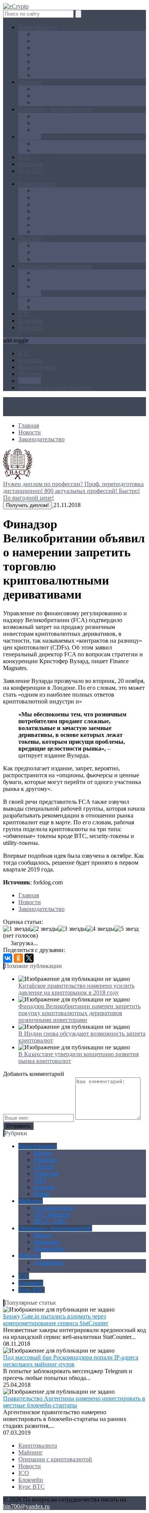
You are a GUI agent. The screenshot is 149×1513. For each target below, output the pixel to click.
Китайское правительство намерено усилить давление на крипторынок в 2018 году (76, 989)
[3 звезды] (72, 928)
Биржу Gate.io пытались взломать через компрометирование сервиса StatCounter (55, 1319)
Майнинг (30, 82)
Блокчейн (30, 164)
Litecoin (43, 47)
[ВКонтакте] (7, 958)
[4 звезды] (100, 928)
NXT (40, 61)
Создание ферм (53, 89)
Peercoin (44, 68)
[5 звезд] (127, 928)
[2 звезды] (44, 928)
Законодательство (57, 150)
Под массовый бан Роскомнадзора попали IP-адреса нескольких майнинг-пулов (70, 1360)
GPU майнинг (52, 95)
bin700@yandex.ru (26, 1506)
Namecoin (46, 54)
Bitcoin (42, 34)
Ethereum (45, 41)
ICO (23, 157)
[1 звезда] (16, 928)
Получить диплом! (27, 505)
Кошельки (47, 123)
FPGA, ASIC (50, 102)
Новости (29, 136)
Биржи (42, 116)
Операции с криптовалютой (55, 109)
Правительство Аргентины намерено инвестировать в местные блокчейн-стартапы (74, 1401)
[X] (29, 958)
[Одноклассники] (18, 958)
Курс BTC (31, 171)
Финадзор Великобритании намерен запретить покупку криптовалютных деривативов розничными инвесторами (79, 1013)
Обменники (49, 130)
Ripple (42, 75)
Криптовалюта (37, 27)
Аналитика (48, 143)
